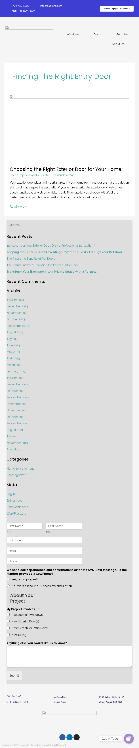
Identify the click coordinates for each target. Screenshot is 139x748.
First (9, 531)
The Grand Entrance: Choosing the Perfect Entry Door (42, 265)
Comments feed (17, 507)
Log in (11, 494)
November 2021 (17, 410)
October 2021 (16, 417)
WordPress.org (16, 513)
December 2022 (17, 384)
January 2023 (15, 378)
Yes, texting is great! (24, 579)
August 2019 (15, 449)
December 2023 (17, 306)
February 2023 (16, 371)
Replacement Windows (27, 614)
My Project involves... (23, 609)
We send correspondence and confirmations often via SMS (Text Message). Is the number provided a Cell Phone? (67, 571)
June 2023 (13, 345)
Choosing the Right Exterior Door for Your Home (65, 169)
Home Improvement (23, 175)
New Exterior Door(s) (25, 621)
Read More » (18, 206)
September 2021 (18, 423)
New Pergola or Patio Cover (29, 628)
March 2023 (14, 365)
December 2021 (17, 404)
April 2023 (13, 358)
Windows (73, 34)
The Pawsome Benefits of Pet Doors (31, 258)
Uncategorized (16, 475)
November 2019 (17, 443)
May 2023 (13, 352)
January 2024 (15, 300)
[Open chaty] (129, 738)
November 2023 (17, 313)
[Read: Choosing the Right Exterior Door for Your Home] (69, 128)
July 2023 (13, 339)
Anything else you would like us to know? (37, 643)
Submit (14, 675)
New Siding (18, 635)
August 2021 (15, 430)
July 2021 (13, 436)
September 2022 (18, 397)
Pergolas (122, 34)
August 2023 (15, 332)
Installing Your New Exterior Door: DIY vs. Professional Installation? (51, 245)
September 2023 (18, 326)
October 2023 (16, 319)
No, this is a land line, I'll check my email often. (41, 586)
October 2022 (16, 391)
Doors (98, 34)
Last (48, 531)
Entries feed (14, 500)
